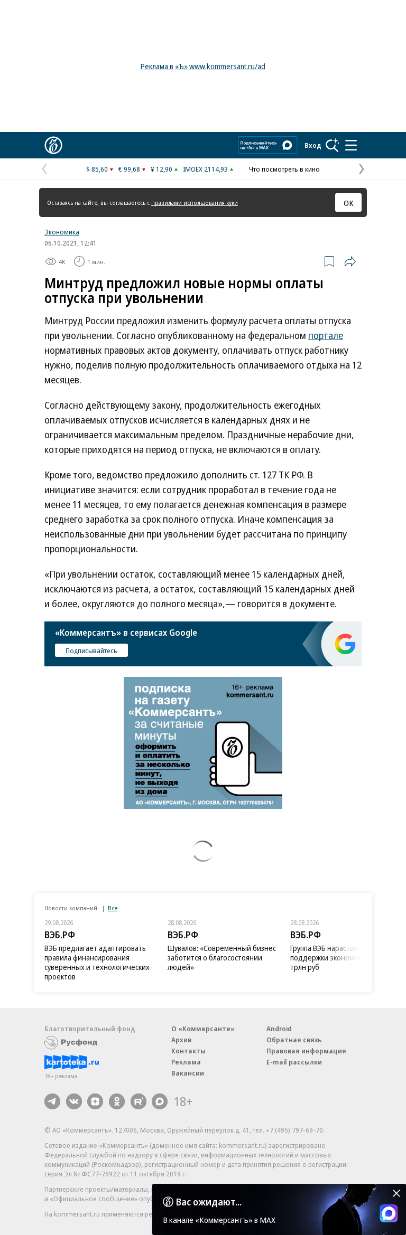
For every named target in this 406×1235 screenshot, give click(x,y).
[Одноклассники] (117, 1101)
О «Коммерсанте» (203, 1028)
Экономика (61, 232)
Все (112, 908)
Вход (312, 145)
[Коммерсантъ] (53, 145)
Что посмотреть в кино (284, 169)
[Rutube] (138, 1101)
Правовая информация (306, 1050)
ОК (349, 202)
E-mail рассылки (294, 1062)
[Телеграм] (52, 1101)
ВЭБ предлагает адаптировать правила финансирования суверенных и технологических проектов (97, 962)
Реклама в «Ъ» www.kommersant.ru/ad (203, 66)
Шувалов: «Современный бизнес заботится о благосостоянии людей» (222, 957)
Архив (181, 1039)
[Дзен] (95, 1101)
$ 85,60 (97, 169)
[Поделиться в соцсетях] (350, 261)
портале (325, 335)
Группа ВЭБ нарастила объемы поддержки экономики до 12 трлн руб (340, 957)
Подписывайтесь (91, 650)
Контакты (188, 1050)
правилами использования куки (194, 202)
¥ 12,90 (161, 169)
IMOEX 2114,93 (205, 169)
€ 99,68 (129, 169)
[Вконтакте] (74, 1101)
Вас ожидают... (209, 1201)
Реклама (186, 1062)
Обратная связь (293, 1039)
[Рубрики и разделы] (351, 145)
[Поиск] (332, 145)
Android (279, 1028)
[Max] (160, 1101)
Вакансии (187, 1073)
